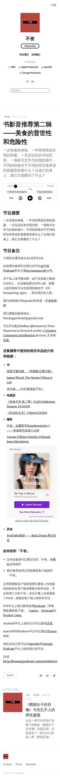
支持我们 (35, 54)
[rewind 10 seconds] (20, 198)
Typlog (19, 773)
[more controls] (48, 198)
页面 (6, 340)
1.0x (11, 198)
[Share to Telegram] (54, 675)
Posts (19, 764)
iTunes (52, 631)
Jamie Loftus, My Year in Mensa (31, 520)
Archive (7, 764)
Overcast (47, 610)
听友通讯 (24, 54)
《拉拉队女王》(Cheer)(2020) (27, 413)
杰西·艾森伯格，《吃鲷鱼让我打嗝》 (30, 371)
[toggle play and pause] (30, 198)
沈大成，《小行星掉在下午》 (25, 389)
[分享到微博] (47, 675)
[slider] (15, 186)
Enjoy (10, 675)
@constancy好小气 (39, 270)
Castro (33, 610)
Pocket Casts (12, 615)
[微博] (32, 81)
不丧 (30, 38)
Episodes (31, 764)
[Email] (27, 81)
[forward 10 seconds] (39, 198)
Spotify (34, 644)
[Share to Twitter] (41, 675)
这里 (49, 623)
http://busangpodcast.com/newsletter (30, 661)
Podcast (39, 606)
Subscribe (30, 46)
